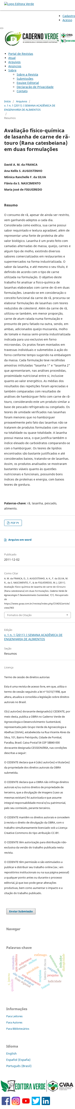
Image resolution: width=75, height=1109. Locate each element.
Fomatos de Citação (19, 615)
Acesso (67, 20)
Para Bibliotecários (17, 1029)
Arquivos (14, 62)
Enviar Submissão (21, 911)
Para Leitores (14, 1016)
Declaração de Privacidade (35, 87)
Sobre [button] (12, 70)
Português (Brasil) (18, 1066)
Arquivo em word (19, 540)
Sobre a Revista (27, 74)
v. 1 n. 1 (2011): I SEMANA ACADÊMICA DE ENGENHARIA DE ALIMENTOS (29, 108)
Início (7, 101)
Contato (22, 91)
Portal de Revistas (20, 54)
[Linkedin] (46, 1104)
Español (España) (18, 1060)
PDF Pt (14, 523)
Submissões (25, 79)
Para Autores (14, 1022)
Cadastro (68, 16)
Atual (12, 58)
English (11, 1053)
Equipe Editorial (28, 83)
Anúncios (14, 66)
